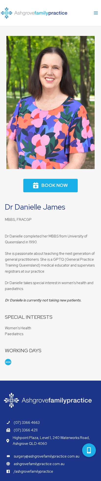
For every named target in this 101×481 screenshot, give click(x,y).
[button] (50, 185)
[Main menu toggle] (96, 13)
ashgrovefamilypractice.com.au (39, 463)
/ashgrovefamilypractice (33, 471)
